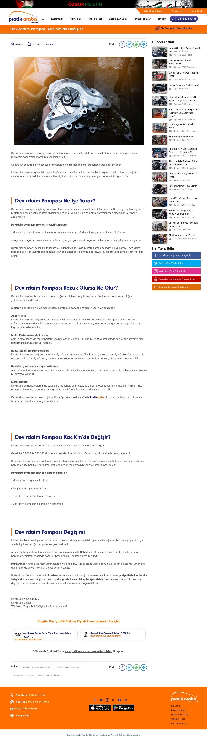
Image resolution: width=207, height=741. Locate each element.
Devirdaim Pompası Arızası (23, 675)
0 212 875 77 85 (30, 695)
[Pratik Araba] (184, 697)
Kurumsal (57, 18)
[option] (45, 634)
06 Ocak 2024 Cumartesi (43, 44)
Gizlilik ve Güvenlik (179, 714)
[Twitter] (129, 44)
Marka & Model (118, 18)
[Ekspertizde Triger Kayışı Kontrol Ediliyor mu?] (160, 214)
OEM (83, 552)
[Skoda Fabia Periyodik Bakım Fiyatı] (160, 76)
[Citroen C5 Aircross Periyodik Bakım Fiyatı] (160, 226)
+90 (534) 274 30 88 (32, 702)
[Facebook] (122, 44)
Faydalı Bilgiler (142, 18)
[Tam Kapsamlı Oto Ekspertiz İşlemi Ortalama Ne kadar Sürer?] (160, 113)
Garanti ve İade (178, 719)
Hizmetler (75, 18)
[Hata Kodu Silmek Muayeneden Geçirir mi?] (160, 202)
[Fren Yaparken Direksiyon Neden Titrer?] (160, 64)
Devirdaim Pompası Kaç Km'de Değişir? (37, 667)
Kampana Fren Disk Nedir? (182, 136)
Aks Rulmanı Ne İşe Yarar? (182, 235)
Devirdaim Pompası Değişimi (48, 675)
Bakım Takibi (196, 11)
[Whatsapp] (136, 44)
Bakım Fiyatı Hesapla (154, 11)
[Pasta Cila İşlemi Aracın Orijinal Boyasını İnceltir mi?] (160, 51)
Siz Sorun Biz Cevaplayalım (177, 28)
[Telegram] (143, 44)
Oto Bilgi (19, 44)
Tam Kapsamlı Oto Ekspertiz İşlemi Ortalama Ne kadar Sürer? (183, 112)
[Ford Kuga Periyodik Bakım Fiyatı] (160, 128)
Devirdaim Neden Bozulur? (26, 598)
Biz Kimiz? (175, 706)
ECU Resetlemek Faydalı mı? (183, 186)
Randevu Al (177, 11)
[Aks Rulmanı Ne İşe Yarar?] (160, 239)
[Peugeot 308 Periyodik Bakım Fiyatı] (160, 177)
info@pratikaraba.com (26, 709)
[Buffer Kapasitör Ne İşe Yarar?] (160, 88)
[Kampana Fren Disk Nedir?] (160, 140)
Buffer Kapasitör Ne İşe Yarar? (184, 85)
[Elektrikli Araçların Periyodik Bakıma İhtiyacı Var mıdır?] (160, 101)
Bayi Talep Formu (179, 723)
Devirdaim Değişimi (22, 602)
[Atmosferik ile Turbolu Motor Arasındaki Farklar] (160, 165)
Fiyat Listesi (95, 18)
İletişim (162, 18)
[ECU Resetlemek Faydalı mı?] (160, 189)
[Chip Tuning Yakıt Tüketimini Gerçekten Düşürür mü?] (160, 152)
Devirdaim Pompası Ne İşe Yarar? (68, 667)
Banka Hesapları (178, 710)
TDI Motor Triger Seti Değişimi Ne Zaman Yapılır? (39, 606)
